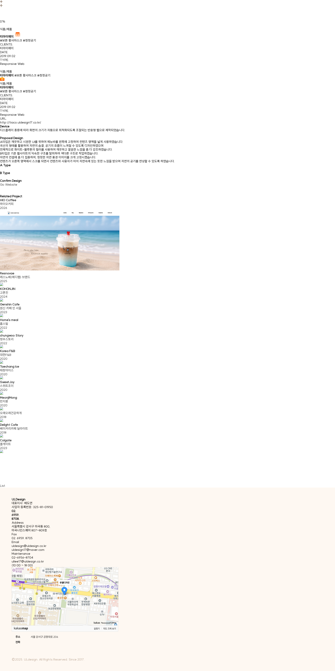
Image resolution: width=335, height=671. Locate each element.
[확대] (113, 589)
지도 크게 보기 (109, 628)
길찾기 (97, 628)
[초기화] (113, 603)
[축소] (113, 595)
